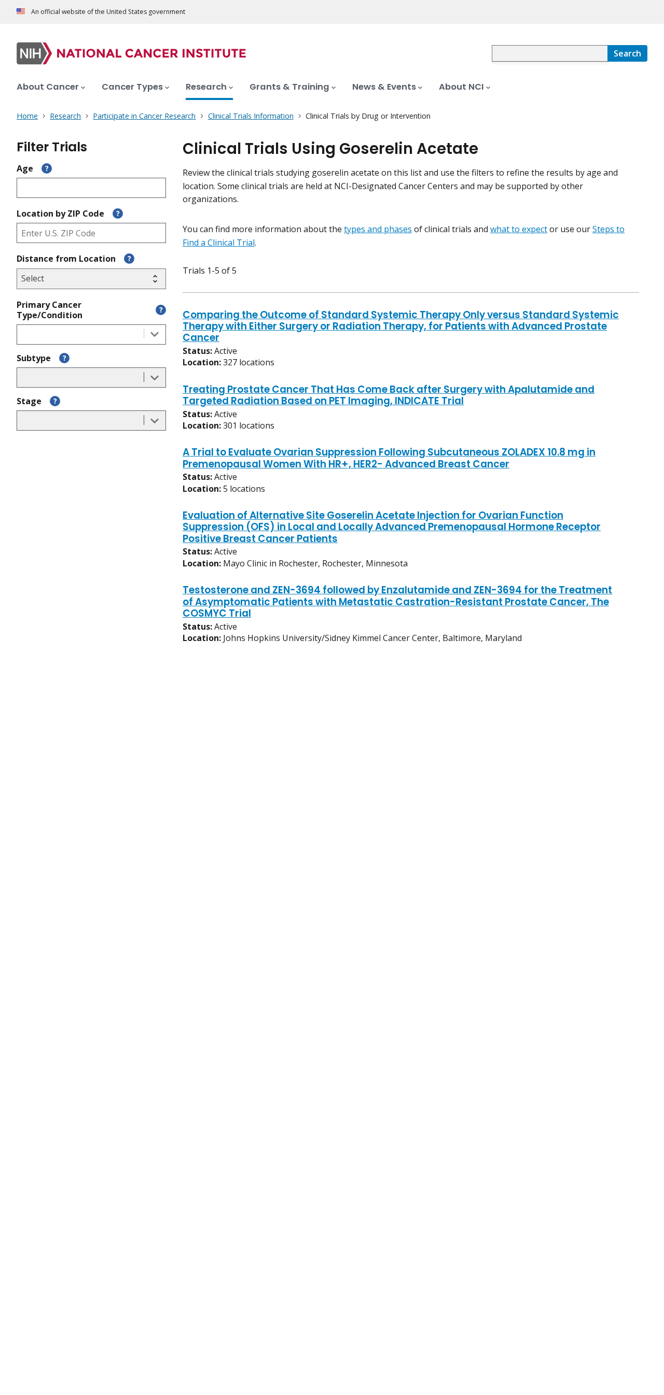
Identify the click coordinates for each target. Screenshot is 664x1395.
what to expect (518, 229)
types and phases (378, 229)
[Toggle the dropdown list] (154, 334)
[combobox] (549, 53)
